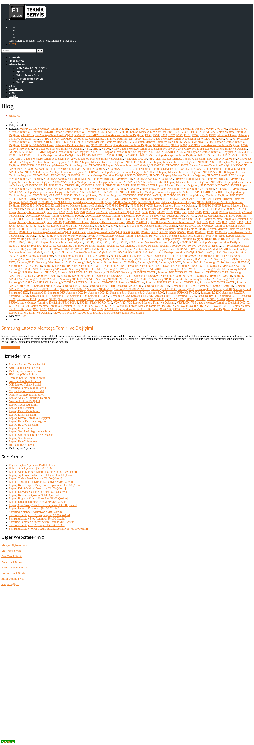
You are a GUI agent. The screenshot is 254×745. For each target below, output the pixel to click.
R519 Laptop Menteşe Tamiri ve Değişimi (97, 232)
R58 (35, 239)
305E (100, 131)
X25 (97, 305)
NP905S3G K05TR (36, 208)
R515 (114, 228)
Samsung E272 (26, 262)
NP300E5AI (156, 165)
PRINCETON (175, 215)
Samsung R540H (40, 295)
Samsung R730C (98, 295)
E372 (187, 135)
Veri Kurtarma (25, 82)
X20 (84, 305)
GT (42, 138)
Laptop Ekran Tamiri (21, 428)
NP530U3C (186, 192)
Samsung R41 (118, 292)
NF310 (33, 152)
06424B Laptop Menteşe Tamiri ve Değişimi (70, 131)
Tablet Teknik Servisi (29, 75)
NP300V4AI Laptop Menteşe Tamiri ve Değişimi (113, 172)
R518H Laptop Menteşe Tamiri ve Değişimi (45, 232)
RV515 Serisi (199, 249)
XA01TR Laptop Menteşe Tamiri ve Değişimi (131, 309)
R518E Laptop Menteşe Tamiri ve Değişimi (224, 228)
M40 (200, 138)
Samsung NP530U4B (156, 285)
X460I (208, 305)
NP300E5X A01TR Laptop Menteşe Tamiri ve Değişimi (57, 168)
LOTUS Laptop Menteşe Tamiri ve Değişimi (169, 138)
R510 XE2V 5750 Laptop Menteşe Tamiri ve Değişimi (67, 228)
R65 (21, 242)
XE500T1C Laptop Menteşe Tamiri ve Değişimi (201, 309)
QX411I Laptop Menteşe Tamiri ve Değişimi (174, 222)
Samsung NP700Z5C (99, 289)
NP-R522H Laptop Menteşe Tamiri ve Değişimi (204, 152)
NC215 (13, 152)
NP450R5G (239, 188)
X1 (249, 302)
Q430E (110, 218)
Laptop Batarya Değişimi (23, 424)
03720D (112, 128)
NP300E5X (16, 168)
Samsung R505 (155, 292)
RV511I (184, 249)
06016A (211, 128)
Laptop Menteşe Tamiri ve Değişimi (106, 138)
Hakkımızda (16, 61)
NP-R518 (154, 152)
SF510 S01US (69, 302)
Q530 (136, 218)
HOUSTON (52, 138)
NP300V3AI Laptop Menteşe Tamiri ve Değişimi (54, 172)
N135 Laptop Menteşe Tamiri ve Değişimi (102, 141)
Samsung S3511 (229, 295)
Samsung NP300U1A (138, 279)
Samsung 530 (63, 255)
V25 (123, 302)
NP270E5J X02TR (136, 158)
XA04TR (165, 309)
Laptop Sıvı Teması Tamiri (32, 719)
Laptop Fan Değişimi (21, 407)
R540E (90, 235)
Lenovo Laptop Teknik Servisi (27, 364)
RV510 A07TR (94, 249)
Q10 (193, 215)
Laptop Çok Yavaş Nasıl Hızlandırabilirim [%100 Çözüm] (43, 505)
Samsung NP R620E (55, 269)
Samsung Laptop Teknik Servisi (27, 387)
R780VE (14, 245)
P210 (69, 212)
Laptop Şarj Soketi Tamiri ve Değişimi (31, 434)
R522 (154, 232)
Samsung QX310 (76, 292)
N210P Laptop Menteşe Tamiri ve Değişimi (213, 145)
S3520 (143, 252)
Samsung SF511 (47, 299)
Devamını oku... (10, 347)
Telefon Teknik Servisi (30, 78)
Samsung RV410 (164, 295)
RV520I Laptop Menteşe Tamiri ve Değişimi (80, 252)
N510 (88, 148)
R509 (22, 228)
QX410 (57, 222)
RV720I (133, 252)
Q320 (67, 218)
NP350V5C (207, 185)
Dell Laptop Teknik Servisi (25, 371)
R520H (145, 232)
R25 (218, 222)
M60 (221, 138)
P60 (138, 215)
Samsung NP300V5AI (202, 279)
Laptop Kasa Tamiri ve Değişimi (28, 421)
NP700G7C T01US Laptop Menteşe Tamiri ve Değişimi (128, 198)
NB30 (96, 148)
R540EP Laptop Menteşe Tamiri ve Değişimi (175, 235)
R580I (122, 239)
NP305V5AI (118, 182)
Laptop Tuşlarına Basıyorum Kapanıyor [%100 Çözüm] (41, 481)
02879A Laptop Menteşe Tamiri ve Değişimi (46, 128)
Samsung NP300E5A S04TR (41, 275)
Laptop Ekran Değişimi (22, 414)
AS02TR (79, 135)
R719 (98, 242)
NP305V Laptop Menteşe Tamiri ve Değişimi (201, 178)
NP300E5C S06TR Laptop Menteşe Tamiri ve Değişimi (199, 165)
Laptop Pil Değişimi (28, 709)
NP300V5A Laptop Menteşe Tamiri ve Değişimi (172, 172)
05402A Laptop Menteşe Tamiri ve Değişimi (167, 128)
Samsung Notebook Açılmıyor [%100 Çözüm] (36, 511)
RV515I (213, 249)
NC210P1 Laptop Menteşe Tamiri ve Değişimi (219, 148)
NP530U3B (111, 192)
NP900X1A (45, 202)
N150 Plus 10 (161, 145)
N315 (28, 148)
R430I (20, 225)
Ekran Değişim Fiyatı (12, 578)
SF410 (221, 299)
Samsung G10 (44, 262)
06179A (222, 128)
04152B (123, 128)
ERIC (212, 135)
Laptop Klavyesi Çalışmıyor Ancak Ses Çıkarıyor (38, 491)
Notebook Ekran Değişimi (24, 401)
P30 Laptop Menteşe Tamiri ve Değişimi (110, 212)
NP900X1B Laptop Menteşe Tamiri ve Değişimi (82, 202)
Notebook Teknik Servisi (31, 68)
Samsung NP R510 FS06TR (121, 265)
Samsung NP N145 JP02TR (25, 265)
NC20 (177, 148)
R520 (126, 232)
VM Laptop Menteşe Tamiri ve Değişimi (215, 302)
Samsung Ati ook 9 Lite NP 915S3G (132, 255)
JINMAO (67, 138)
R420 (248, 222)
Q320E (77, 218)
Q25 (52, 218)
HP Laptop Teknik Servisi (24, 374)
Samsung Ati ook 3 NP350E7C (90, 255)
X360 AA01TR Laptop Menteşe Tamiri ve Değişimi (140, 305)
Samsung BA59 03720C (136, 259)
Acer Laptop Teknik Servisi (25, 381)
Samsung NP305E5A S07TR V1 (69, 282)
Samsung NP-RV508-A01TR (75, 272)
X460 (184, 305)
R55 (214, 235)
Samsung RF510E (142, 295)
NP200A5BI (114, 155)
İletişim (13, 96)
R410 (240, 222)
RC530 (176, 245)
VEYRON (183, 302)
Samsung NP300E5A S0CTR (78, 275)
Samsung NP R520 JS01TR (192, 265)
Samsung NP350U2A (185, 282)
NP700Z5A (188, 198)
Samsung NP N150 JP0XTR (60, 265)
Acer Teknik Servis (11, 556)
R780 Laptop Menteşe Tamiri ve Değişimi (153, 242)
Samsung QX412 (98, 292)
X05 (242, 302)
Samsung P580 (242, 289)
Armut (27, 676)
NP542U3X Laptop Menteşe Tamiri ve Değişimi (92, 195)
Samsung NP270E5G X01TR (175, 272)
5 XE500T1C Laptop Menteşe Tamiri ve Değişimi (142, 131)
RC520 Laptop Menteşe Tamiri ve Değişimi (132, 245)
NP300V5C (58, 175)
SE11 (182, 299)
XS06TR (83, 312)
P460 (169, 212)
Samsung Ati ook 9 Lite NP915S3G (30, 259)
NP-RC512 (98, 155)
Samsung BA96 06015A (198, 259)
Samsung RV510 (186, 295)
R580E (113, 239)
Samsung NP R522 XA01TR (227, 265)
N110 (56, 141)
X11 (18, 305)
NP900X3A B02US (125, 202)
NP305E (142, 175)
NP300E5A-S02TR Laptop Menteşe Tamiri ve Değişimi (54, 165)
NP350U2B (72, 185)
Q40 (93, 218)
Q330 (86, 218)
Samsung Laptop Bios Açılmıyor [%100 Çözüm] (37, 518)
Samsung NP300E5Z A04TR (41, 279)
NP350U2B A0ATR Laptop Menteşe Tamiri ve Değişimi (164, 185)
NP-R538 (240, 152)
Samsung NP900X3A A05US (131, 289)
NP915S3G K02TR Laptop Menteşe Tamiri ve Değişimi (151, 208)
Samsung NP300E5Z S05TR (77, 279)
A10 (202, 131)
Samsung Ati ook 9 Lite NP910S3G (220, 255)
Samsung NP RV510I (116, 269)
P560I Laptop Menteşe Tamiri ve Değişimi (110, 215)
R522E (163, 232)
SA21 (218, 252)
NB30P (106, 148)
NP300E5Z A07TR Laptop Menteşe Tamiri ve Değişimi (140, 168)
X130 (76, 305)
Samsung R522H (210, 292)
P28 (82, 212)
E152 (148, 135)
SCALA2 (171, 299)
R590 (131, 239)
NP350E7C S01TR (36, 185)
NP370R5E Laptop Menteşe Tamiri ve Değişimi (185, 188)
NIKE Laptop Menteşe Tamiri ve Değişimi (64, 152)
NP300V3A (16, 172)
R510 (30, 228)
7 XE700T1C (190, 131)
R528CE (200, 232)
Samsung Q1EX (18, 292)
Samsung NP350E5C (158, 282)
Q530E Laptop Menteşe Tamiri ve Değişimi (166, 218)
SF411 (230, 299)
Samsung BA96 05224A (167, 259)
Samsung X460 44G (125, 299)
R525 (172, 232)
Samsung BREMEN (226, 259)
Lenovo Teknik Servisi (13, 573)
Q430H (120, 218)
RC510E (36, 245)
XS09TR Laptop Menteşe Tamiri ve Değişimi (117, 312)
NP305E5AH (124, 178)
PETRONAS (158, 215)
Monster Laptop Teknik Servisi (27, 394)
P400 (145, 212)
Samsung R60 (60, 295)
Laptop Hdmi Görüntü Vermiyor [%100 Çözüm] (37, 488)
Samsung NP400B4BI (102, 285)
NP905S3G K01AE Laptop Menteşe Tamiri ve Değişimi (69, 205)
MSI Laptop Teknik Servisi (25, 384)
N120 (64, 141)
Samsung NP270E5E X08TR (138, 272)
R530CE (30, 235)
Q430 (100, 218)
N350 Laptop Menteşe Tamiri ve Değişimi (58, 148)
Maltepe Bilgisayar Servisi (15, 545)
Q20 (37, 218)
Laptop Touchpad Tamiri (23, 404)
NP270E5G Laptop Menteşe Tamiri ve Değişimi (37, 158)
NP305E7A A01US (145, 178)
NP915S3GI (193, 208)
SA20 (209, 252)
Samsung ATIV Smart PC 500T (71, 259)
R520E (135, 232)
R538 (39, 235)
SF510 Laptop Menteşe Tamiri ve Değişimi (34, 302)
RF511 (216, 245)
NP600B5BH (27, 198)
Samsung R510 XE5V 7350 (182, 292)
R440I (37, 225)
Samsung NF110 (214, 262)
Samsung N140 (102, 262)
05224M (135, 128)
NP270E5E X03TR (209, 155)
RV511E (173, 249)
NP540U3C (56, 195)
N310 (20, 148)
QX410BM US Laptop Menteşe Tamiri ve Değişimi (93, 222)
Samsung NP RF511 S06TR (85, 269)
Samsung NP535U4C (183, 285)
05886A (200, 128)
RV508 (69, 249)
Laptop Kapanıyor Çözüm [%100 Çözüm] (34, 495)
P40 (137, 212)
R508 (241, 225)
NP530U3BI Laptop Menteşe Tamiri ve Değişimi (149, 192)
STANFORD (98, 302)
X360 (105, 305)
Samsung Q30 (38, 292)
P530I (214, 212)
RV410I (58, 249)
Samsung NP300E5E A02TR (214, 275)
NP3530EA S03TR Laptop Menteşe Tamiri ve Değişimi (92, 188)
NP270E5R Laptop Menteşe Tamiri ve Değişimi (177, 158)
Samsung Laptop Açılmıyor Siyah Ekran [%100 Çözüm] (42, 521)
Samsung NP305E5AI (103, 282)
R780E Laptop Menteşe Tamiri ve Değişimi (215, 242)
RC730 (196, 245)
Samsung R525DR (233, 292)
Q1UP (29, 218)
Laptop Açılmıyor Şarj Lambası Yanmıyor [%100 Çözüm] (43, 471)
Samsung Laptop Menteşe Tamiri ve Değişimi (47, 328)
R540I (207, 235)
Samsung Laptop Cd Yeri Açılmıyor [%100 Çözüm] (39, 515)
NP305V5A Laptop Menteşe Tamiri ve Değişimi (81, 182)
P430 (152, 212)
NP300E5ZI (182, 168)
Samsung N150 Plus (124, 262)
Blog (12, 92)
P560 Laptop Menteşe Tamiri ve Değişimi (49, 215)
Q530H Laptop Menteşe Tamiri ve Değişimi (220, 218)
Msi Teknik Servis (11, 550)
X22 (90, 305)
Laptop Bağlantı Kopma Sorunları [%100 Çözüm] (38, 498)
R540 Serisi (78, 235)
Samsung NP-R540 (44, 272)
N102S (48, 141)
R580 (42, 239)
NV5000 (226, 208)
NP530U (97, 192)
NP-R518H (168, 152)
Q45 (128, 218)
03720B (101, 128)
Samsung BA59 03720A (106, 259)
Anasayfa (14, 57)
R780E (183, 242)
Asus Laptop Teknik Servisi (25, 367)
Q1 (187, 215)
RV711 (112, 252)
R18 (205, 222)
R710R (89, 242)
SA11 (201, 252)
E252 (164, 135)
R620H (13, 242)
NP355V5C (149, 188)
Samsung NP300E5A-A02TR (115, 275)
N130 (73, 141)
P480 (177, 212)
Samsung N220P (147, 262)
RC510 (25, 245)
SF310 (190, 299)
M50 (207, 138)
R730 (114, 242)
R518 (132, 228)
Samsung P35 (203, 289)
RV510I (109, 249)
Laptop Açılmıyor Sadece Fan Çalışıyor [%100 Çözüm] (41, 475)
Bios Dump (16, 89)
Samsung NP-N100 (213, 269)
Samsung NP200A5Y (107, 272)
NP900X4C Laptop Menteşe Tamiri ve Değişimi (166, 202)
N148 (201, 141)
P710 (145, 215)
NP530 (86, 192)
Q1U (12, 218)
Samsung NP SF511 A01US (147, 269)
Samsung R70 (78, 295)
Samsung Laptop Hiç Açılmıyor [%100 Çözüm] (37, 525)
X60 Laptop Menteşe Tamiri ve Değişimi (72, 309)
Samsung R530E (19, 295)
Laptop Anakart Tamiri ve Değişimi (30, 397)
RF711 (48, 249)
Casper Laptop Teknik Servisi (26, 391)
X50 (35, 309)
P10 (55, 212)
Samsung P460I (222, 289)
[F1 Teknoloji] (27, 18)
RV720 (122, 252)
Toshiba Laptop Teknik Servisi (27, 377)
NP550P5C (129, 195)
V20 (116, 302)
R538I (58, 235)
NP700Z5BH (29, 202)
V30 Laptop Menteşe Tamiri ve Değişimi (151, 302)
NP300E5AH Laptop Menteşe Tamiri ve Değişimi (118, 165)
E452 (195, 135)
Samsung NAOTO (170, 262)
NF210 (23, 152)
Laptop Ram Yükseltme (23, 441)
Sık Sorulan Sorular (27, 615)
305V (108, 131)
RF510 (206, 245)
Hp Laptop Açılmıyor (21, 444)
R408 (232, 222)
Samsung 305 (45, 255)
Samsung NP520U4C (129, 285)
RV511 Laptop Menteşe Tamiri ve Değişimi (141, 249)
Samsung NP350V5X (47, 285)
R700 (29, 242)
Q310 (59, 218)
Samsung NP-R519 (20, 272)
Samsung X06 (66, 299)
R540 (66, 235)
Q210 (44, 218)
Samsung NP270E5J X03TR (211, 272)
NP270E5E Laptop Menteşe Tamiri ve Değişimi (168, 155)
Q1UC (20, 218)
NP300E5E (240, 165)
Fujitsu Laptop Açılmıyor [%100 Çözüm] (33, 465)
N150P (175, 145)
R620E (244, 239)
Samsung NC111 (192, 262)
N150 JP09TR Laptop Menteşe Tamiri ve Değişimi (59, 145)
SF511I (84, 302)
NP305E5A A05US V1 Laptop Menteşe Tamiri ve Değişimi (79, 178)
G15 (35, 138)
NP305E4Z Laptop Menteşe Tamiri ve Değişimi (177, 175)
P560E (79, 215)
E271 (179, 135)
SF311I (211, 299)
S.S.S (12, 85)
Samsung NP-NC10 (238, 269)
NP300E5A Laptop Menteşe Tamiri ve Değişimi (95, 162)
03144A (90, 128)
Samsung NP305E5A (229, 279)
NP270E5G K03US (235, 155)
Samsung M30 (62, 262)
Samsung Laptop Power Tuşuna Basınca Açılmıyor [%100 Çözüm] (48, 528)
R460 (106, 225)
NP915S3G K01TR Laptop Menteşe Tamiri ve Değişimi (83, 208)
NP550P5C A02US (149, 195)
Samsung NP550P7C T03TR (41, 289)
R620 (216, 239)
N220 (244, 145)
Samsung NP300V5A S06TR (169, 279)
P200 (62, 212)
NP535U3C (40, 195)
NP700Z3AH (171, 198)
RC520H (165, 245)
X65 (100, 309)
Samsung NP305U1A (131, 282)
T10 (109, 302)
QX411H (141, 222)
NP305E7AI (165, 178)
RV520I (48, 252)
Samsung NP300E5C (146, 275)
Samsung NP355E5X (74, 285)
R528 (190, 232)
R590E (140, 239)
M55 (214, 138)
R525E (181, 232)
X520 (43, 309)
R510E (105, 228)
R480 (122, 225)
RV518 (223, 249)
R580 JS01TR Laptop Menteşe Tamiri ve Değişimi (77, 239)
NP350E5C (135, 182)
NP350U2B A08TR (118, 185)
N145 (183, 141)
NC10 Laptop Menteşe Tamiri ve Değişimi (137, 148)
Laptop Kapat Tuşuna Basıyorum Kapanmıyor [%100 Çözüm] (45, 485)
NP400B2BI (223, 188)
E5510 (204, 135)
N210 (183, 145)
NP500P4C (74, 192)
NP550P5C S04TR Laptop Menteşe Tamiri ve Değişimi (196, 195)
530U (177, 131)
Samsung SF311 (26, 299)
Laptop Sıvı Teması (20, 438)
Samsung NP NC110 (91, 265)
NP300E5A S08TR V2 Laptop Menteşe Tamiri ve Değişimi (161, 162)
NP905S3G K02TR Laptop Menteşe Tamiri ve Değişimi (163, 205)
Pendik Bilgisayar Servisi (14, 567)
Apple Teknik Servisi (29, 71)
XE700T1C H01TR (64, 312)
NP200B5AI (131, 155)
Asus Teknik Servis (11, 562)
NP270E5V (229, 158)
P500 (191, 212)
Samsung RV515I (207, 295)
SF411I (239, 299)
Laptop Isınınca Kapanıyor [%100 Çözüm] (34, 508)
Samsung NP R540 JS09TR (25, 269)
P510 (198, 212)
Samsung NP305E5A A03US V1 (28, 282)
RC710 (186, 245)
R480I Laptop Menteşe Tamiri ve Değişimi (152, 225)
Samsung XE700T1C (151, 299)
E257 (171, 135)
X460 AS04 (196, 305)
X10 (11, 305)
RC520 (101, 245)
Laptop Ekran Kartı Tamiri (24, 411)
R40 (224, 222)
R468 (114, 225)
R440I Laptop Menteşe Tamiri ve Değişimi (68, 225)
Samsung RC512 (120, 295)
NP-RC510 (84, 155)
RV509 (79, 249)
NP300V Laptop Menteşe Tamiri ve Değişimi (218, 168)
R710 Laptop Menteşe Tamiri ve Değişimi (58, 242)
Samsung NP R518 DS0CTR (157, 265)
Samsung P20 (186, 289)
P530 (206, 212)
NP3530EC (133, 188)
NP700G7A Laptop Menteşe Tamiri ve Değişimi (65, 198)
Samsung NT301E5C (163, 289)
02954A (79, 128)
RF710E (38, 249)
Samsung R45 (136, 292)
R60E (148, 239)
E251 (156, 135)
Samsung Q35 (56, 292)
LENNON (135, 138)
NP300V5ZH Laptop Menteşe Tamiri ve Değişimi (96, 175)
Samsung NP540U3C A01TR (215, 285)
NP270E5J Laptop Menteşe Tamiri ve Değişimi (95, 158)
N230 (12, 148)
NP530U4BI (202, 192)
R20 (211, 222)
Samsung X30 (103, 299)
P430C (161, 212)
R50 (181, 225)
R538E (48, 235)
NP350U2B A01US (92, 185)
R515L (123, 228)
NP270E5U (214, 158)
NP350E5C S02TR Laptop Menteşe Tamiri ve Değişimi (176, 182)
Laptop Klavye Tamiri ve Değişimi (29, 418)
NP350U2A (56, 185)
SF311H (200, 299)
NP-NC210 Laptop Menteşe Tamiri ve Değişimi (119, 152)
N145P (192, 141)
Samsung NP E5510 (237, 262)
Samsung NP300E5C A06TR (178, 275)
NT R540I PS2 (211, 208)
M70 (228, 138)
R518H (13, 232)
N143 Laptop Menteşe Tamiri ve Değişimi (154, 141)
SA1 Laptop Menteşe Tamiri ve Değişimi (172, 252)
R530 (210, 232)
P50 (184, 212)
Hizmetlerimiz (18, 64)
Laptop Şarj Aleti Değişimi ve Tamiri (30, 431)
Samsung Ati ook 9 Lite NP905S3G (176, 255)
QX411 (130, 222)
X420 (176, 305)
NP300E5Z (99, 168)
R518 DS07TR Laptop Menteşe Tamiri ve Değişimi (167, 228)
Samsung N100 (82, 262)
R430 (12, 225)
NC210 (186, 148)
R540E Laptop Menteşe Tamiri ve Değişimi (122, 235)
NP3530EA (50, 188)
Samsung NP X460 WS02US (183, 269)
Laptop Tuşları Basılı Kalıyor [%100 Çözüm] (35, 478)
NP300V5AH (41, 175)
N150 (24, 145)
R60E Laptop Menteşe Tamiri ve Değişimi (179, 239)
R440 (29, 225)
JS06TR (79, 138)
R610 (208, 239)
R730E (123, 242)
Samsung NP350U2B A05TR (217, 282)
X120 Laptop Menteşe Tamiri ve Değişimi (47, 305)
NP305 (131, 175)
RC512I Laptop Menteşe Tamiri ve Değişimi (69, 245)
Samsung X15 (84, 299)
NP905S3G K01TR (116, 205)
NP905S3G (28, 205)
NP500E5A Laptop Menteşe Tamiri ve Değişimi (37, 192)
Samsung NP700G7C (73, 289)
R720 (106, 242)
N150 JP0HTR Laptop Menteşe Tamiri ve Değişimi (121, 145)
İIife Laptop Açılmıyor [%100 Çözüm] (31, 468)
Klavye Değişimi (10, 584)
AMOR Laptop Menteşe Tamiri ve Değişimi (47, 135)
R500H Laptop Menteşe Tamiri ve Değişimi (211, 225)
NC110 (167, 148)
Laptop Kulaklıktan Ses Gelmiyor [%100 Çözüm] (38, 501)
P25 (76, 212)
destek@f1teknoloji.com (39, 652)
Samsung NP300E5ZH (109, 279)
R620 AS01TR (230, 239)
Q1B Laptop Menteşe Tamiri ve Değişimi (222, 215)
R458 (98, 225)
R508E (13, 228)
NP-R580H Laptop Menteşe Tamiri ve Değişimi (47, 155)
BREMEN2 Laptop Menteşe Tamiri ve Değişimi (115, 135)
